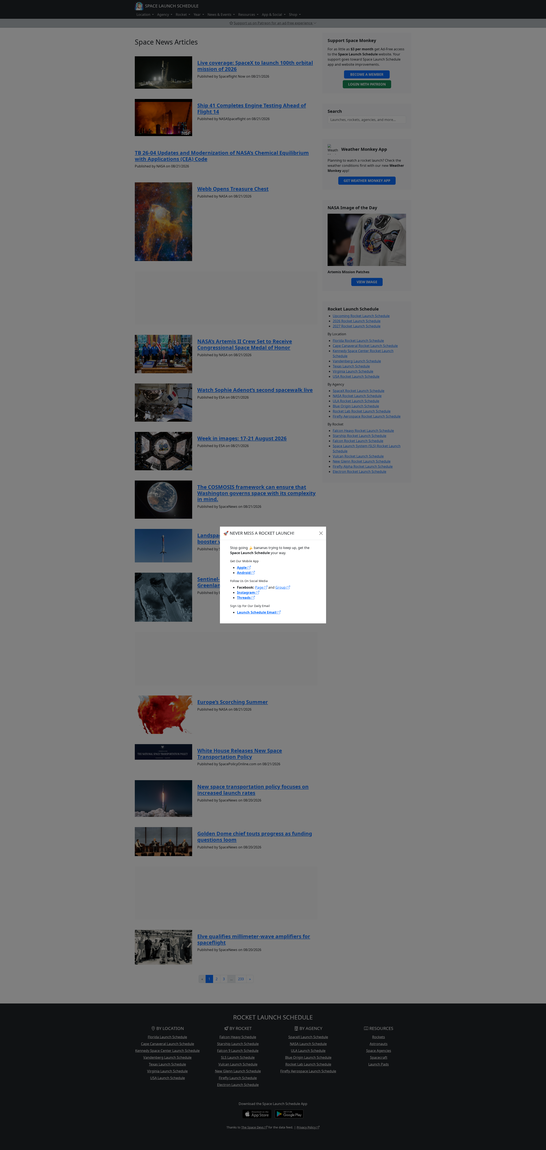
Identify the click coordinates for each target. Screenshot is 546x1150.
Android (244, 572)
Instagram (246, 592)
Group (281, 587)
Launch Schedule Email (257, 612)
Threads (244, 597)
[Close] (321, 533)
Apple (242, 567)
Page (259, 587)
